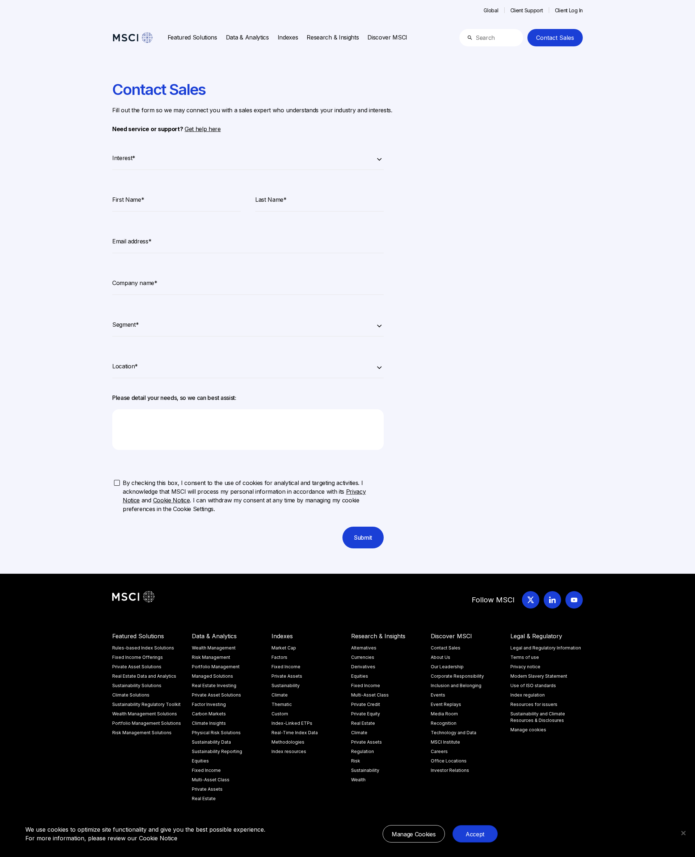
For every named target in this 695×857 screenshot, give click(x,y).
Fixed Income (206, 770)
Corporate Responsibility (457, 676)
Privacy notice (525, 666)
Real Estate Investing (214, 685)
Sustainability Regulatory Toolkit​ (146, 704)
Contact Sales (555, 37)
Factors (279, 657)
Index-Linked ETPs (291, 723)
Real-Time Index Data (294, 732)
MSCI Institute (445, 742)
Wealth (358, 779)
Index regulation (527, 695)
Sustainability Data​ (211, 742)
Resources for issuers (533, 704)
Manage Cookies (414, 834)
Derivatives (363, 666)
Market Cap (283, 648)
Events (438, 695)
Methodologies (287, 742)
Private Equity (365, 713)
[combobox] (248, 156)
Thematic (281, 704)
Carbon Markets (209, 713)
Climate (279, 695)
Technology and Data (453, 732)
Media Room (444, 713)
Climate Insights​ (209, 723)
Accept (475, 834)
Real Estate (204, 798)
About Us (440, 657)
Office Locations (449, 761)
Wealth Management (214, 648)
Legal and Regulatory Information (545, 648)
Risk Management (211, 657)
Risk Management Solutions (142, 732)
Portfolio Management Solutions (146, 723)
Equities (200, 761)
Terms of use (524, 657)
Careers (439, 751)
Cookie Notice (158, 838)
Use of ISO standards (533, 685)
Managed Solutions (212, 676)
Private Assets (207, 789)
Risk (355, 761)
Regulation (362, 751)
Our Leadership (447, 666)
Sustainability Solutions (136, 685)
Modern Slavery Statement (538, 676)
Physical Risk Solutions (216, 732)
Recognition (443, 723)
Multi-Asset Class (210, 779)
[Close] (683, 833)
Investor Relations (450, 770)
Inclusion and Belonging (456, 685)
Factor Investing (209, 704)
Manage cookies (528, 729)
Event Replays (446, 704)
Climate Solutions (130, 695)
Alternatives (363, 648)
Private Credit (365, 704)
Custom (279, 713)
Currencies (362, 657)
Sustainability (285, 685)
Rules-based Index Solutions (143, 648)
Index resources (288, 751)
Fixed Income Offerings (137, 657)
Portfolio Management (216, 666)
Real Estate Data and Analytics (144, 676)
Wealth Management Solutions (144, 713)
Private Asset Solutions (136, 666)
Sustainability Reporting (217, 751)
